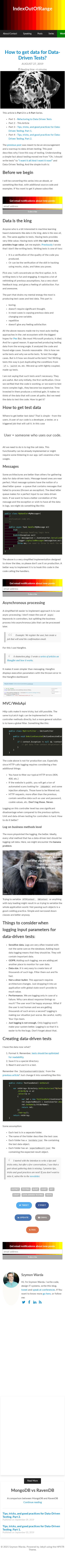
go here (47, 1294)
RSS (33, 1230)
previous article (11, 1075)
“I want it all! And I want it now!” (35, 160)
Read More (32, 1481)
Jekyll (43, 1547)
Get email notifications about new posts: (32, 201)
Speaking (27, 34)
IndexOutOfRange (32, 8)
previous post (14, 145)
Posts (39, 34)
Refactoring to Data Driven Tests (34, 119)
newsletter (34, 1176)
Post (43, 1205)
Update (24, 1217)
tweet (24, 1290)
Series (51, 34)
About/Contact (10, 34)
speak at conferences (44, 1290)
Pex (15, 338)
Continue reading (32, 1502)
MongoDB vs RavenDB (32, 1490)
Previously (47, 245)
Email (43, 1217)
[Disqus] (32, 1352)
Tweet (25, 1205)
